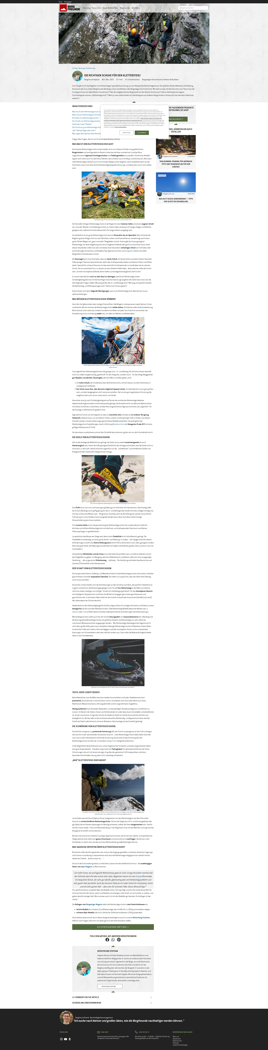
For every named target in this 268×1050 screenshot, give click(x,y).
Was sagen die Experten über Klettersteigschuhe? (91, 134)
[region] (135, 122)
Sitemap (176, 1043)
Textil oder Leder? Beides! (82, 124)
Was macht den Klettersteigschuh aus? (87, 112)
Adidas (112, 890)
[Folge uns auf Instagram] (61, 1040)
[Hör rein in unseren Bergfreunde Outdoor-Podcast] (69, 1040)
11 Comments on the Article (85, 997)
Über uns (176, 1037)
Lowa (85, 612)
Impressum (177, 1039)
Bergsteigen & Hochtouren (152, 79)
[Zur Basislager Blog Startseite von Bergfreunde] (70, 7)
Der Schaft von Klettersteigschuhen (86, 121)
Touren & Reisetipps (110, 8)
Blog (75, 68)
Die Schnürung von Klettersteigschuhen (87, 127)
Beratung (86, 8)
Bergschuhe (112, 741)
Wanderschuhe (119, 424)
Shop (60, 2)
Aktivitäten (136, 8)
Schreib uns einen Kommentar (86, 1002)
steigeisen (130, 251)
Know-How (96, 8)
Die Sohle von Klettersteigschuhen (85, 118)
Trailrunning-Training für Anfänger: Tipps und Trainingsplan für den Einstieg (175, 164)
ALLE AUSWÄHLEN (142, 132)
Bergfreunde (125, 8)
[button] (107, 939)
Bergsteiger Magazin (94, 904)
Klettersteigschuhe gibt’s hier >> (113, 927)
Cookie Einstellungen (180, 1045)
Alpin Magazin (86, 866)
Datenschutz (177, 1041)
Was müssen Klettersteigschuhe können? (88, 115)
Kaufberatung (90, 68)
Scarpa (139, 876)
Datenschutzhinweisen (121, 127)
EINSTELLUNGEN (126, 132)
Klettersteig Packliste (141, 917)
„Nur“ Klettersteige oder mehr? (84, 130)
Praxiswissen (162, 175)
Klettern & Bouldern (171, 79)
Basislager (68, 2)
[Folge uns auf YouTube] (65, 1040)
